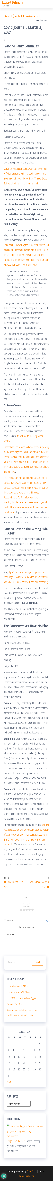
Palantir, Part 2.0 (14, 1004)
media (17, 16)
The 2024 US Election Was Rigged (22, 998)
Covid (7, 16)
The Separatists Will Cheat (18, 992)
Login (47, 920)
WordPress (31, 1171)
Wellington (10, 39)
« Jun (9, 1081)
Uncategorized (31, 16)
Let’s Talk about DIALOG (17, 986)
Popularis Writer (26, 1176)
